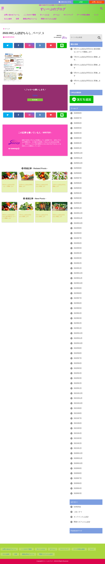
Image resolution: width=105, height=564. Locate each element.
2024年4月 (78, 253)
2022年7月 (78, 358)
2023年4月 (78, 313)
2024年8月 (78, 233)
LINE (81, 2)
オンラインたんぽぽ (81, 517)
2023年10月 (78, 283)
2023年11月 (78, 278)
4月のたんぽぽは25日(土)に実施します (87, 82)
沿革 (17, 19)
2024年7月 (78, 238)
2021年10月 (78, 403)
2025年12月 (78, 153)
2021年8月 (78, 413)
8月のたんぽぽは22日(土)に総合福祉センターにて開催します (87, 50)
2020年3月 (78, 493)
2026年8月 (78, 113)
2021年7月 (78, 418)
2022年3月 (78, 378)
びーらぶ (56, 15)
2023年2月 (78, 323)
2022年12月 (78, 333)
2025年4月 (78, 193)
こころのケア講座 (30, 15)
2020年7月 (78, 478)
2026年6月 (78, 123)
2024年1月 (78, 268)
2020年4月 (78, 488)
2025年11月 (78, 158)
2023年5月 (78, 308)
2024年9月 (78, 228)
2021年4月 (78, 433)
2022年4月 (78, 373)
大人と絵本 (8, 19)
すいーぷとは (44, 15)
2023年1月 (78, 328)
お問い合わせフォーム (11, 15)
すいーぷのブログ (53, 9)
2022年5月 (78, 368)
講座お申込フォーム (30, 19)
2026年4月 (78, 133)
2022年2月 (78, 383)
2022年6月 (78, 363)
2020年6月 (78, 483)
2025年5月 (78, 188)
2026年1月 (78, 148)
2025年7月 (78, 178)
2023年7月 (78, 298)
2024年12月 (78, 213)
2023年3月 (78, 318)
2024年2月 (78, 263)
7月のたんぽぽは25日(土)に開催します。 (87, 58)
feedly (36, 99)
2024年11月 (78, 218)
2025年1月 (78, 208)
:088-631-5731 (65, 2)
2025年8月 (78, 173)
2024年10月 (78, 223)
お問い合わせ (97, 2)
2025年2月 (78, 203)
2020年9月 (78, 468)
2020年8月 (78, 473)
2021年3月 (78, 438)
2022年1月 (78, 388)
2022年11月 (78, 338)
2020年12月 (78, 453)
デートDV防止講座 (83, 15)
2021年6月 (78, 423)
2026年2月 (78, 143)
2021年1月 (78, 448)
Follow (35, 95)
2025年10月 (78, 163)
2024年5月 (78, 248)
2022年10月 (78, 343)
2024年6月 (78, 243)
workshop (77, 507)
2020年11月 (78, 458)
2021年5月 (78, 428)
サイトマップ (68, 15)
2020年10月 (78, 463)
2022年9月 (78, 348)
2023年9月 (78, 288)
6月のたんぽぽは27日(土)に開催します (87, 66)
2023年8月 (78, 293)
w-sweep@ (57, 37)
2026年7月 (78, 118)
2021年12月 (78, 393)
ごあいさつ (78, 512)
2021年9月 (78, 408)
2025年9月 (78, 168)
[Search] (99, 37)
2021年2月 (78, 443)
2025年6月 (78, 183)
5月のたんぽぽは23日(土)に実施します (87, 74)
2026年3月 (78, 138)
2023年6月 (78, 303)
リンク (96, 15)
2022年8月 (78, 353)
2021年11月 (78, 398)
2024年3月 (78, 258)
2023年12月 (78, 273)
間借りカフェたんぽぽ (48, 19)
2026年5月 (78, 128)
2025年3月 (78, 198)
